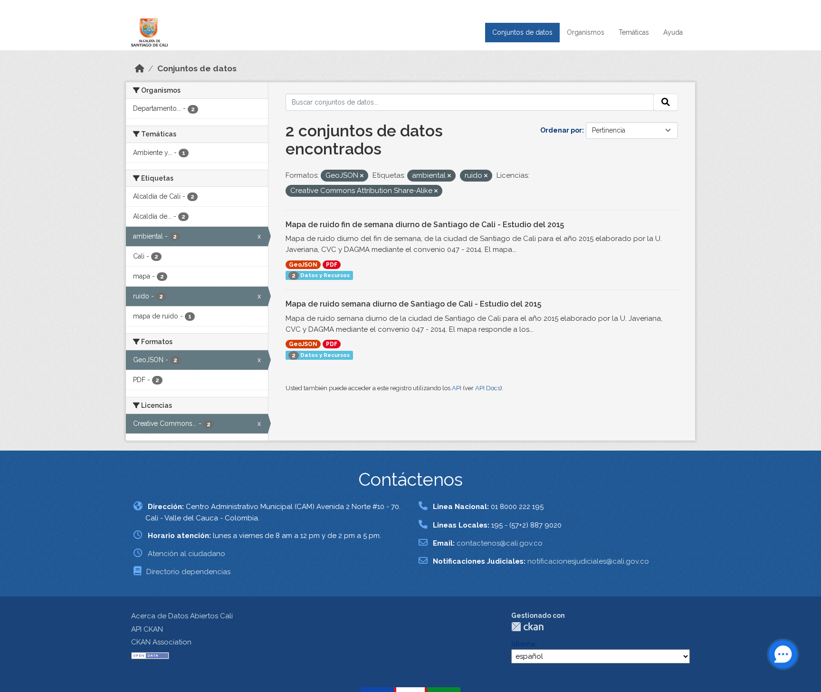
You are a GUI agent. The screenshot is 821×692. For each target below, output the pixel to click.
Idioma (523, 644)
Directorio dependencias (188, 571)
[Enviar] (665, 102)
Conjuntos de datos (522, 32)
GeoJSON (303, 264)
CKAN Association (161, 642)
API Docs (487, 388)
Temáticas (634, 32)
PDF (331, 264)
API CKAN (147, 629)
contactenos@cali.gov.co (500, 543)
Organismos (585, 32)
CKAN (527, 627)
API (456, 388)
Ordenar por (561, 130)
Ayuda (673, 32)
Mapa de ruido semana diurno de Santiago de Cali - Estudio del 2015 (413, 303)
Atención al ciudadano (186, 553)
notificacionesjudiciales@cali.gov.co (588, 561)
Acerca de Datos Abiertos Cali (182, 616)
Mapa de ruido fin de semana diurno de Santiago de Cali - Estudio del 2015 (425, 224)
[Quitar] (361, 176)
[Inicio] (139, 68)
